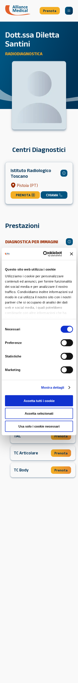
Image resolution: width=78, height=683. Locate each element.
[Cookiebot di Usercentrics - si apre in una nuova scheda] (45, 254)
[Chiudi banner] (71, 253)
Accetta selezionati (39, 413)
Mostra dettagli (52, 387)
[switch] (67, 342)
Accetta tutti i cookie (39, 400)
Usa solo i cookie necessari (39, 426)
